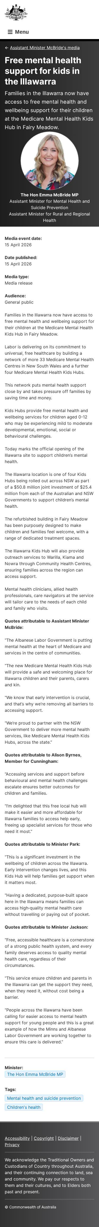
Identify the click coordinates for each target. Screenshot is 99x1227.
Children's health (23, 1107)
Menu (21, 32)
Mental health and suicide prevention (44, 1098)
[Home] (18, 14)
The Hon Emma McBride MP (35, 1074)
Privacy (12, 1144)
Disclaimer (68, 1138)
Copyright (44, 1138)
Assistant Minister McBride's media (45, 47)
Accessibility (17, 1138)
